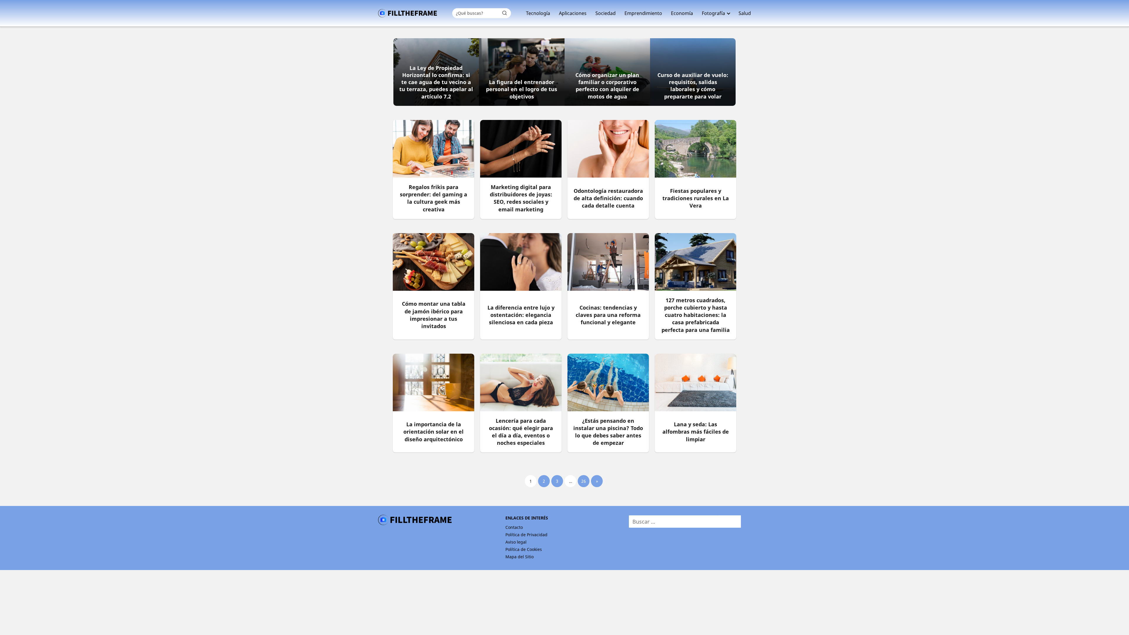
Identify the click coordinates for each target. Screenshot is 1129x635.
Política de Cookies (523, 549)
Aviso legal (516, 542)
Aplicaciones (573, 13)
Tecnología (538, 13)
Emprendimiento (643, 13)
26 (583, 481)
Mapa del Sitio (519, 556)
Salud (745, 13)
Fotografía (713, 13)
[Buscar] (504, 13)
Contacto (514, 527)
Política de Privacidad (526, 534)
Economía (682, 13)
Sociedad (605, 13)
